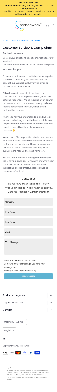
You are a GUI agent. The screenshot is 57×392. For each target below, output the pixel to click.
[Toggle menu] (4, 26)
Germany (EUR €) (13, 321)
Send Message (28, 276)
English (7, 330)
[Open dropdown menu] (50, 295)
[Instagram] (3, 339)
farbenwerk (24, 346)
